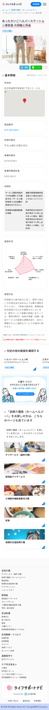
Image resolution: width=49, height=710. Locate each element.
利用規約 (37, 701)
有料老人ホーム (8, 671)
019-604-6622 (11, 130)
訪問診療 (5, 638)
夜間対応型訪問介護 (10, 584)
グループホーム (8, 602)
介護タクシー (7, 626)
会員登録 (36, 4)
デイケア (5, 644)
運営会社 (26, 701)
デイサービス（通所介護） (12, 574)
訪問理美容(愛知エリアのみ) (13, 629)
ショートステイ (8, 590)
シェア (38, 67)
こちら (30, 335)
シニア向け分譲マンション (12, 674)
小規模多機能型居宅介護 (11, 605)
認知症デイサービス (10, 599)
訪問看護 (5, 641)
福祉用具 (5, 581)
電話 (26, 67)
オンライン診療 (8, 651)
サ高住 (4, 668)
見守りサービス (8, 659)
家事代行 (5, 617)
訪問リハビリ (7, 647)
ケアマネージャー (9, 587)
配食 (3, 623)
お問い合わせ (13, 701)
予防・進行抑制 (8, 608)
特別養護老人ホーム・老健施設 (14, 677)
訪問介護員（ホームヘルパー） (14, 577)
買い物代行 (6, 620)
